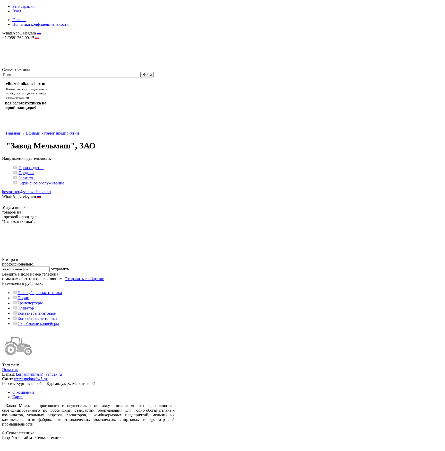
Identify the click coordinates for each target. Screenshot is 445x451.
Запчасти (27, 178)
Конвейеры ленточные (37, 318)
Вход (16, 11)
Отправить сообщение (84, 279)
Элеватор (26, 308)
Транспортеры (30, 303)
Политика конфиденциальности (40, 24)
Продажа (26, 173)
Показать (10, 369)
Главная (19, 19)
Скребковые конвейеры (38, 323)
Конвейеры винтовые (37, 313)
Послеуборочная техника (40, 292)
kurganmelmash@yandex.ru (39, 374)
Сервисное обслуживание (41, 183)
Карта (17, 397)
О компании (23, 392)
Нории (23, 298)
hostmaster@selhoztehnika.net (20, 41)
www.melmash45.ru (30, 379)
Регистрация (23, 6)
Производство (31, 167)
